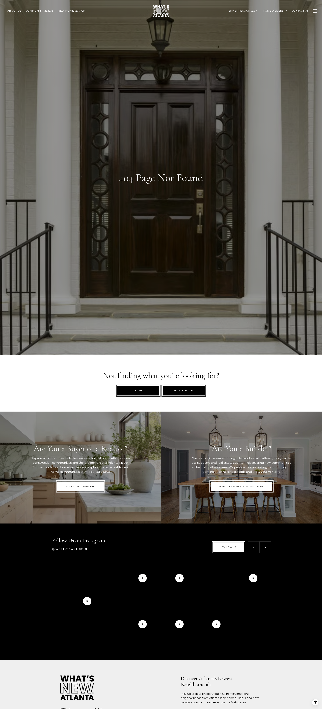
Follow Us (228, 547)
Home (138, 390)
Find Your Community (80, 486)
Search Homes (184, 390)
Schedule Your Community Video (241, 486)
